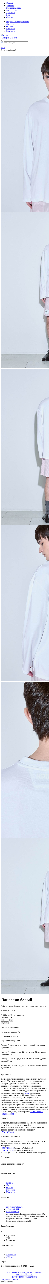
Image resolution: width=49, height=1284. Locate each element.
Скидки (9, 17)
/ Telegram (10, 1257)
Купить (5, 1023)
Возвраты (10, 29)
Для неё (9, 3)
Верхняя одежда (13, 8)
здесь (27, 1093)
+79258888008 (7, 1114)
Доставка (10, 24)
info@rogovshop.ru (14, 1207)
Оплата (9, 26)
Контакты (10, 31)
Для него (10, 5)
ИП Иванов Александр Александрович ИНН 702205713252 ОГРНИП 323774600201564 (24, 1274)
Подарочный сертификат (17, 22)
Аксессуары (11, 10)
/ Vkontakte (11, 1255)
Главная (9, 1183)
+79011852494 (36, 1112)
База (8, 15)
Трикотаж (10, 12)
